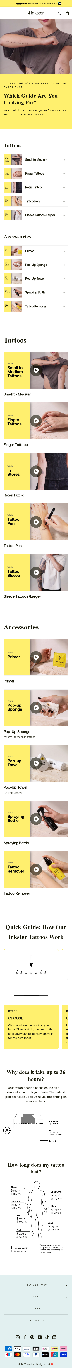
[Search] (12, 13)
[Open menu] (5, 13)
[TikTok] (47, 1337)
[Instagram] (18, 1337)
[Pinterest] (32, 1337)
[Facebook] (25, 1337)
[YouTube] (40, 1337)
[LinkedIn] (54, 1337)
